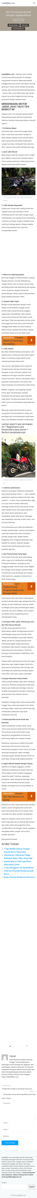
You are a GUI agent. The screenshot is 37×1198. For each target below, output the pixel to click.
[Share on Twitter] (10, 1046)
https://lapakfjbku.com (10, 1077)
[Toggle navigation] (34, 3)
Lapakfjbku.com (8, 3)
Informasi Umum (18, 28)
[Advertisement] (18, 53)
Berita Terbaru (13, 25)
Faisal (12, 1056)
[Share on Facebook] (27, 1046)
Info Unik (25, 25)
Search (4, 1183)
